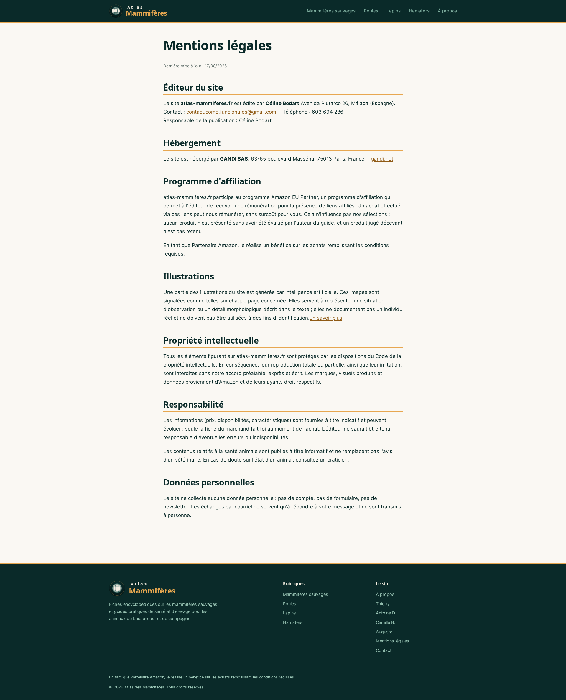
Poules (371, 11)
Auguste (384, 631)
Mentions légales (392, 640)
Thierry (383, 603)
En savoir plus (326, 318)
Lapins (393, 11)
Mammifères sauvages (331, 11)
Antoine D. (386, 612)
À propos (447, 11)
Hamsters (419, 11)
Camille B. (385, 622)
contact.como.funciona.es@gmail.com (231, 112)
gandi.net (382, 159)
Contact (383, 650)
